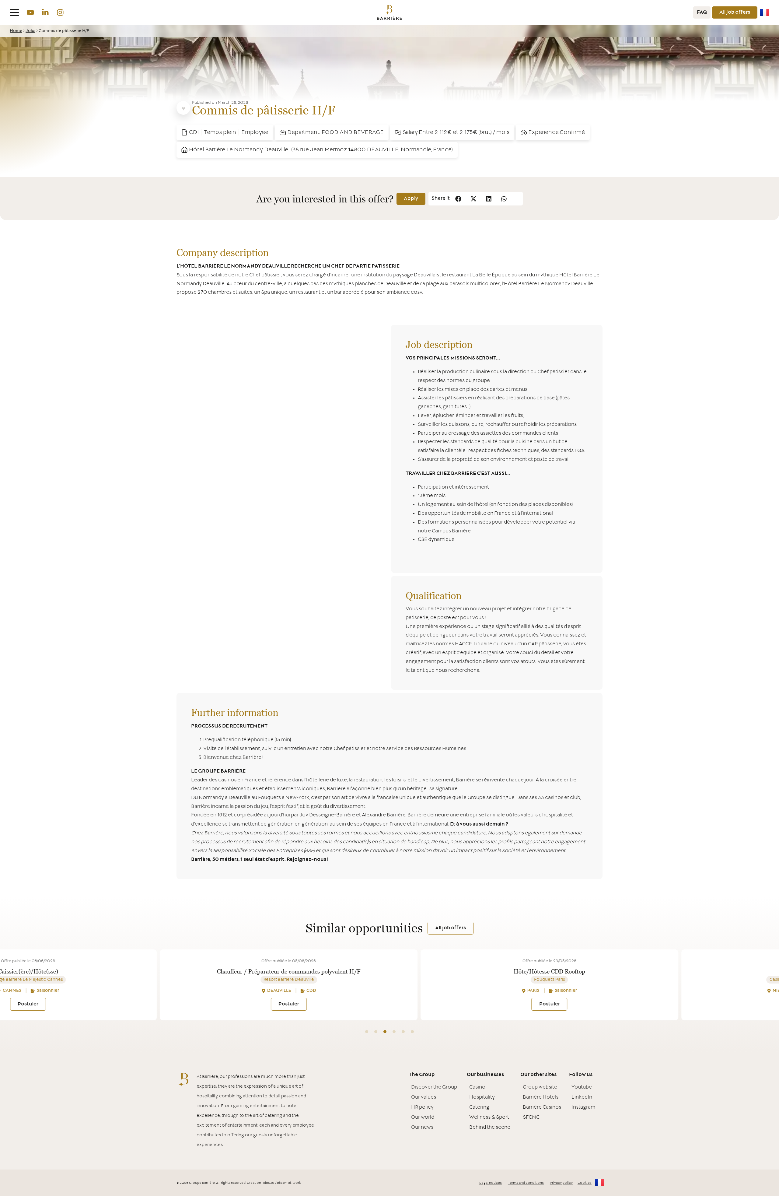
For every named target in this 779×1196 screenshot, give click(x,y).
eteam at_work (289, 1183)
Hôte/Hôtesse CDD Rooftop (417, 971)
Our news (422, 1127)
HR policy (422, 1107)
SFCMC (531, 1117)
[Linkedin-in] (45, 12)
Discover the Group (434, 1087)
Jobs (30, 31)
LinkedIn (581, 1097)
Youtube (581, 1087)
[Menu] (14, 12)
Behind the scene (489, 1127)
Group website (540, 1087)
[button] (458, 198)
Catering (479, 1107)
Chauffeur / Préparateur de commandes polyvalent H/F (157, 971)
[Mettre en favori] (183, 108)
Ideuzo (268, 1183)
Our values (423, 1097)
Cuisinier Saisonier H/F (678, 971)
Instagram (583, 1107)
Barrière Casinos (542, 1107)
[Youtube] (30, 12)
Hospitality (482, 1097)
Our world (422, 1117)
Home (16, 31)
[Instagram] (60, 12)
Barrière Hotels (540, 1097)
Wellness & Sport (489, 1117)
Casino (477, 1087)
